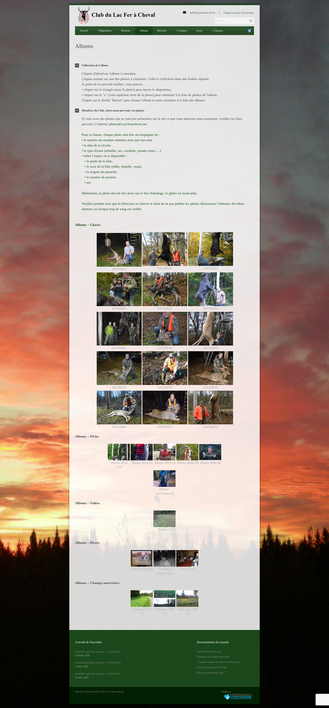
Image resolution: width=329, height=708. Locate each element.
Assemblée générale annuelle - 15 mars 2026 (98, 651)
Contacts (181, 30)
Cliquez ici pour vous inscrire (239, 12)
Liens (199, 30)
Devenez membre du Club (210, 672)
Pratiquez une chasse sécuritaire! (213, 656)
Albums (144, 30)
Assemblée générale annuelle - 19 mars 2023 (98, 662)
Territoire (125, 30)
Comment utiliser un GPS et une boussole (218, 662)
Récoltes (161, 30)
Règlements (104, 30)
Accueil (84, 30)
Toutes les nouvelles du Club (212, 667)
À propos (217, 30)
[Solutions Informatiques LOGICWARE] (238, 699)
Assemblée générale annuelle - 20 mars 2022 (98, 673)
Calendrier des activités (209, 651)
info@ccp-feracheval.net (202, 12)
